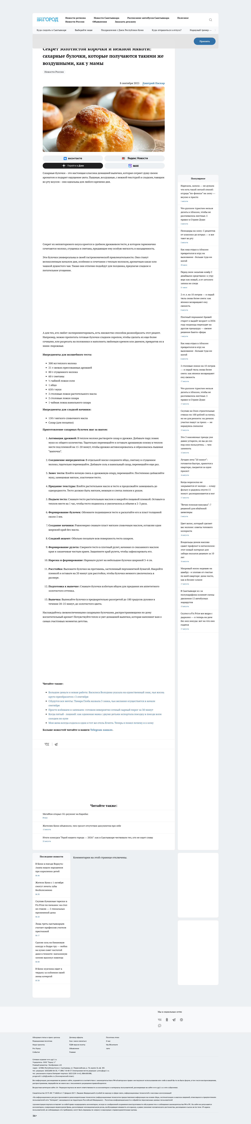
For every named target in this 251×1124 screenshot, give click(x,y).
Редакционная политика (42, 1041)
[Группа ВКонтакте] (73, 158)
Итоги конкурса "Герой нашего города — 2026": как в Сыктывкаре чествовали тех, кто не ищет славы (98, 839)
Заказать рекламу (125, 21)
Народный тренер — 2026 (203, 30)
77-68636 (56, 1093)
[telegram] (57, 744)
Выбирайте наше (84, 30)
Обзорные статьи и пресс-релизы (46, 1037)
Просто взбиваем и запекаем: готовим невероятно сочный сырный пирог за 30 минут (101, 709)
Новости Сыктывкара (106, 17)
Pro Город (37, 1048)
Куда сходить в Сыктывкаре (52, 30)
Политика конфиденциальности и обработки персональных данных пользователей (139, 1100)
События (36, 1052)
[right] (215, 30)
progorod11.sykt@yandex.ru (44, 1076)
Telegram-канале (101, 729)
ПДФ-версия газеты (77, 1045)
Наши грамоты (39, 1045)
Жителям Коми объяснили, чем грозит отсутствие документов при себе (82, 827)
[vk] (47, 744)
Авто (108, 1048)
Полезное (183, 17)
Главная (72, 1052)
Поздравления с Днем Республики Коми (122, 30)
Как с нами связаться (77, 1041)
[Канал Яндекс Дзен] (73, 166)
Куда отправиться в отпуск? (166, 30)
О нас (108, 1041)
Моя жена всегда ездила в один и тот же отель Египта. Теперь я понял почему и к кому (101, 723)
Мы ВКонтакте (112, 1045)
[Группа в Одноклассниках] (167, 1020)
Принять (205, 41)
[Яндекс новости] (134, 158)
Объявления (100, 21)
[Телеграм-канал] (174, 1020)
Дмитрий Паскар (153, 83)
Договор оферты (76, 1037)
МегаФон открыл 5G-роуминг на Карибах (65, 816)
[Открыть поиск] (210, 20)
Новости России (74, 21)
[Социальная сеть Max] (134, 166)
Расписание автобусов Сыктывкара (148, 17)
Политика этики (112, 1037)
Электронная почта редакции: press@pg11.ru (90, 1071)
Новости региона (75, 17)
